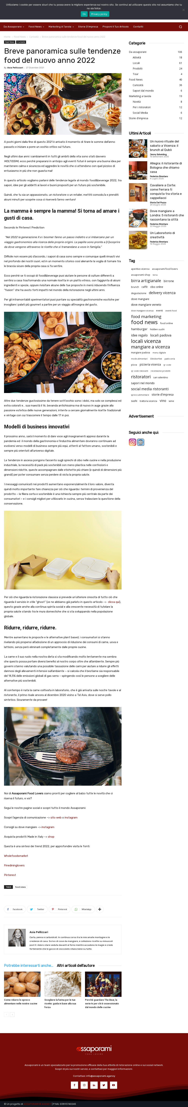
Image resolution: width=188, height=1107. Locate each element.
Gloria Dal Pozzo (158, 202)
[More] (100, 909)
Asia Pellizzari (15, 67)
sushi (134, 401)
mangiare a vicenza (150, 347)
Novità (137, 101)
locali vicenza (146, 341)
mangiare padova (140, 352)
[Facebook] (74, 1085)
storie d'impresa (162, 395)
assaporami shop (140, 274)
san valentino (160, 377)
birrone (169, 281)
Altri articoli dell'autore (76, 965)
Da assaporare (138, 52)
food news (20, 887)
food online (166, 323)
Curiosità (34, 36)
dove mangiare (140, 299)
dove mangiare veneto (146, 305)
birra (155, 275)
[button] (180, 26)
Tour (135, 74)
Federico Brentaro (159, 176)
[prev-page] (6, 1014)
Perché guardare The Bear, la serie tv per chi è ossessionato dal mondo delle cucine (102, 1003)
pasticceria (169, 358)
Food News (20, 36)
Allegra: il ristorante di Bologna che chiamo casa (166, 167)
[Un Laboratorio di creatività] (138, 240)
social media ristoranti (150, 389)
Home (7, 36)
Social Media (140, 112)
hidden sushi (157, 329)
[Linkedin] (93, 1085)
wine (171, 401)
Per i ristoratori (142, 107)
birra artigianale (146, 281)
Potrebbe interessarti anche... (28, 965)
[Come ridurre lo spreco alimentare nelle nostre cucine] (22, 984)
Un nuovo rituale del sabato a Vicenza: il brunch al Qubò (164, 145)
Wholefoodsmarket (16, 856)
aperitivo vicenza (140, 268)
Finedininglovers (14, 865)
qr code (167, 365)
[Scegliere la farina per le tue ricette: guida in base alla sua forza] (62, 984)
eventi (159, 310)
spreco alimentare (140, 395)
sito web (56, 817)
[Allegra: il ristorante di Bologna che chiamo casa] (138, 170)
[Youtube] (113, 1085)
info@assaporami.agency (100, 1076)
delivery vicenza (162, 293)
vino (163, 401)
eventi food (171, 310)
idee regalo (139, 335)
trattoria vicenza (148, 401)
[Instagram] (84, 1085)
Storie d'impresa (138, 118)
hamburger (139, 329)
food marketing (146, 316)
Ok (84, 14)
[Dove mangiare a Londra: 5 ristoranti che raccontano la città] (138, 218)
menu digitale (159, 352)
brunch (135, 287)
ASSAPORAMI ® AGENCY (37, 1104)
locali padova (160, 335)
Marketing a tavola (140, 96)
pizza (134, 364)
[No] (183, 10)
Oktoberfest (156, 358)
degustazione (138, 293)
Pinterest (10, 875)
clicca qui (113, 602)
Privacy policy (99, 14)
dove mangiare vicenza (142, 310)
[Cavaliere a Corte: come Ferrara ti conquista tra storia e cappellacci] (138, 192)
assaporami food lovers (165, 268)
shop (51, 836)
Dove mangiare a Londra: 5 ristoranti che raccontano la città (167, 215)
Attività (137, 57)
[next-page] (12, 1014)
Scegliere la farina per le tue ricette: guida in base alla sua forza (60, 1003)
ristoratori (141, 377)
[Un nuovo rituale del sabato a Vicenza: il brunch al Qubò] (138, 148)
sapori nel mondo (143, 383)
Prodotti (137, 68)
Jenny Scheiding (158, 154)
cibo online (156, 287)
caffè (145, 287)
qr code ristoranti (139, 371)
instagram (71, 817)
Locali (136, 63)
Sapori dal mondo (143, 90)
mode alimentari (139, 358)
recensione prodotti (160, 371)
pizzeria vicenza (150, 364)
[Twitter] (103, 1085)
